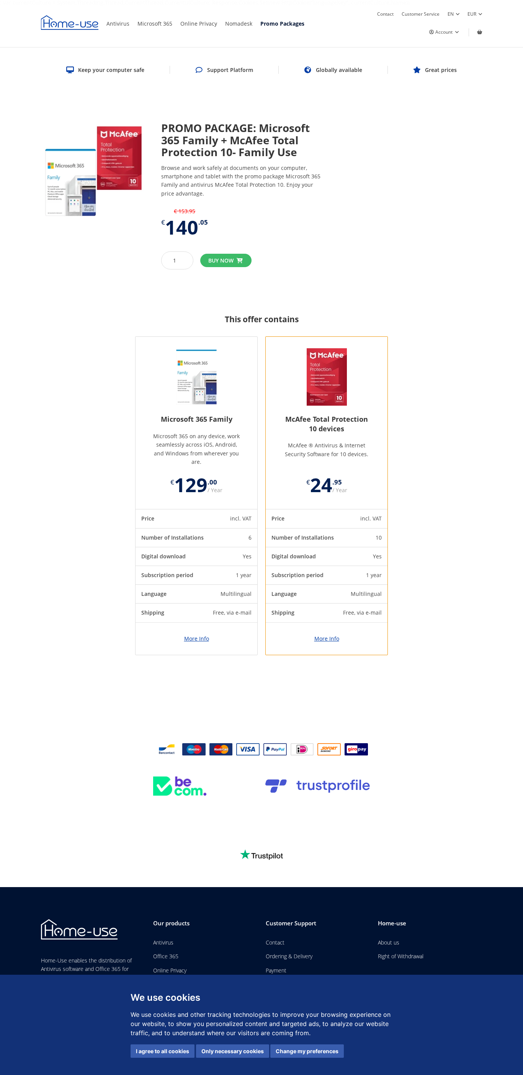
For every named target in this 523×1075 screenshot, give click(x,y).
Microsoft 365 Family (196, 419)
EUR (471, 14)
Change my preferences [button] (307, 1051)
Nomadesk (238, 23)
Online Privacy (198, 23)
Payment (276, 970)
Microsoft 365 (154, 23)
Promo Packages (282, 23)
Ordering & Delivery (289, 956)
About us (388, 942)
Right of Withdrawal (400, 956)
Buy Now (221, 260)
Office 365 (165, 956)
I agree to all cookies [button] (162, 1051)
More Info (196, 638)
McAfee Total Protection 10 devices (326, 423)
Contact (385, 14)
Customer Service (421, 14)
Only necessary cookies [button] (232, 1051)
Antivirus (117, 23)
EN (451, 14)
